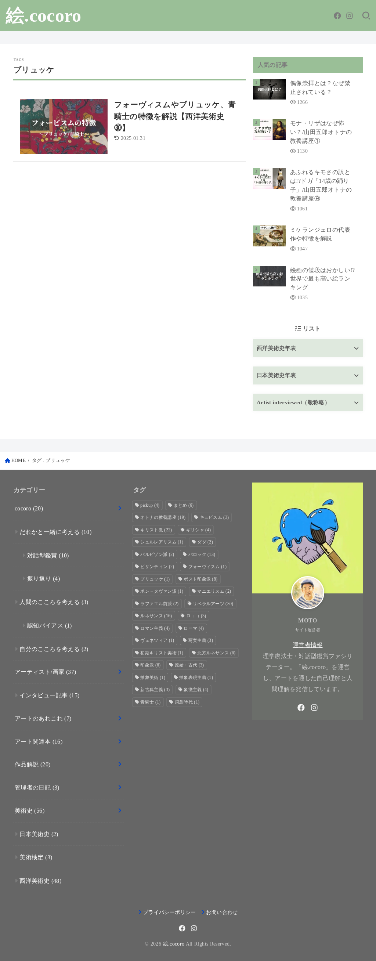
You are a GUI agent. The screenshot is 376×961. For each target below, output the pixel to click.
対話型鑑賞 (48, 555)
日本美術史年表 (276, 375)
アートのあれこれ (43, 718)
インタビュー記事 (49, 695)
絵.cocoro (43, 15)
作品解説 (33, 764)
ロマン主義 (155, 628)
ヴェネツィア (157, 640)
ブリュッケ (155, 579)
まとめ (184, 505)
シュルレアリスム (161, 542)
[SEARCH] (366, 16)
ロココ (196, 615)
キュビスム (214, 517)
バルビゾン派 (157, 554)
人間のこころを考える (53, 602)
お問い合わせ (222, 912)
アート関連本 (38, 741)
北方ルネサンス (216, 652)
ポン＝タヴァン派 (161, 591)
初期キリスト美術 (161, 652)
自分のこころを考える (53, 649)
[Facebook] (337, 15)
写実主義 (200, 640)
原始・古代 (189, 665)
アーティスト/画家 (45, 672)
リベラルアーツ (213, 603)
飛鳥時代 (187, 702)
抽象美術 (152, 677)
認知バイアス (49, 625)
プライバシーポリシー (169, 912)
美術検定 (35, 857)
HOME (18, 460)
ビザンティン (157, 566)
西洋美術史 (40, 881)
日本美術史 (38, 834)
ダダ (205, 542)
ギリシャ (198, 529)
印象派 (150, 665)
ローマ (194, 628)
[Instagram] (349, 15)
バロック (202, 554)
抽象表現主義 (196, 677)
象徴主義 (196, 689)
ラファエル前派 (159, 603)
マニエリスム (214, 591)
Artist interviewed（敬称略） (293, 402)
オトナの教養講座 (162, 517)
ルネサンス (156, 615)
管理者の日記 (37, 787)
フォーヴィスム (207, 566)
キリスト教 (156, 529)
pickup (149, 505)
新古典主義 (155, 689)
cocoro (29, 508)
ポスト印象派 (200, 579)
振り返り (43, 578)
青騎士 (150, 702)
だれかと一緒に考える (55, 532)
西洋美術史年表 (276, 348)
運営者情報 (308, 645)
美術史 (29, 811)
